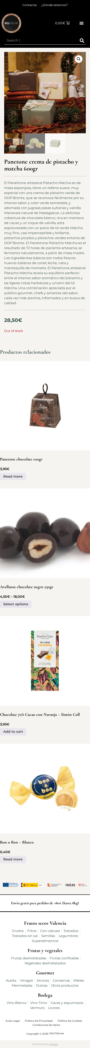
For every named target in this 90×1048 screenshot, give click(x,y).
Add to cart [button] (13, 732)
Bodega (45, 995)
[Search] (82, 40)
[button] (81, 23)
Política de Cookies (70, 1020)
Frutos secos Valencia (45, 923)
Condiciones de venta (46, 1025)
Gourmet (45, 973)
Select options (15, 604)
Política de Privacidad (39, 1020)
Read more (13, 476)
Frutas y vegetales (45, 950)
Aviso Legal (12, 1020)
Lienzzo (53, 1044)
